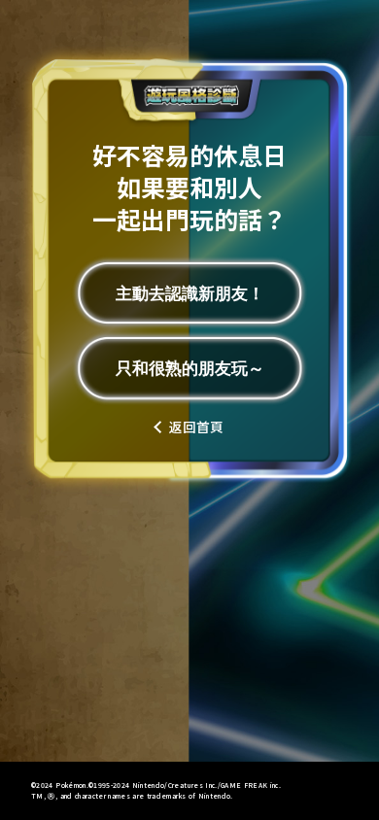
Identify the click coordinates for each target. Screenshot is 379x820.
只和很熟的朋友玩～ (190, 368)
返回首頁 (196, 428)
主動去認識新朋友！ (190, 293)
